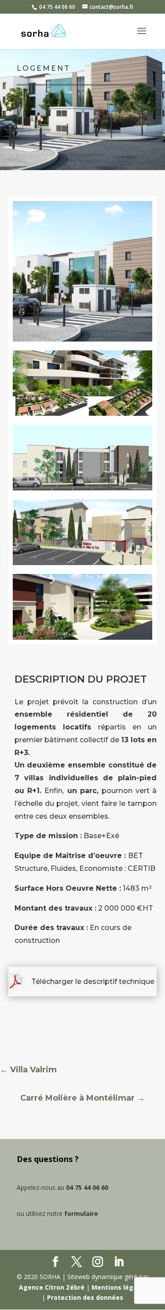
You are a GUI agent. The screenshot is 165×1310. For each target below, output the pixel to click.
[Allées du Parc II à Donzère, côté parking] (82, 492)
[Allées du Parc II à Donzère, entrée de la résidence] (82, 532)
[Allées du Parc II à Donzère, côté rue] (82, 343)
